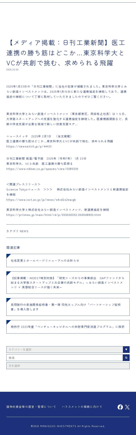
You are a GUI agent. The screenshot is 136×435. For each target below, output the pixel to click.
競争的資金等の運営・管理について (31, 406)
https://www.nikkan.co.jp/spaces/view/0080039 (42, 168)
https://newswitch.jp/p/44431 (29, 146)
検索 (126, 357)
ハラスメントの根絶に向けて (82, 406)
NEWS (24, 231)
